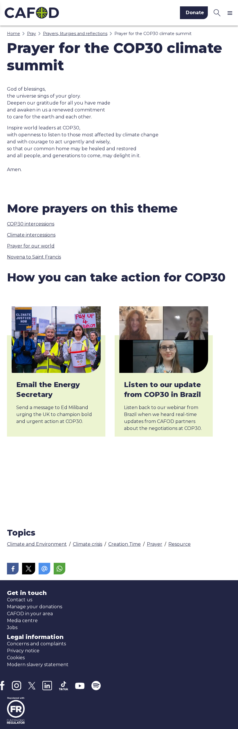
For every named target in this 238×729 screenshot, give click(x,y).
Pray (31, 33)
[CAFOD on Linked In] (47, 685)
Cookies (16, 657)
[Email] (44, 568)
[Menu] (231, 13)
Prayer (154, 544)
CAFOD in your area (30, 613)
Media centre (22, 620)
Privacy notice (23, 650)
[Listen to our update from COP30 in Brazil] (163, 339)
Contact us (19, 599)
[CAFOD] (58, 12)
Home (13, 33)
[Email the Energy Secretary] (56, 339)
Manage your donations (34, 606)
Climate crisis (87, 544)
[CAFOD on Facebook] (2, 685)
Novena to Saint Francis (34, 257)
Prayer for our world (31, 246)
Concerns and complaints (36, 643)
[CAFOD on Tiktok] (63, 685)
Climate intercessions (31, 235)
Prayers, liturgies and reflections (75, 33)
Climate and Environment (37, 544)
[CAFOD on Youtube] (79, 685)
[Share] (13, 568)
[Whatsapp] (59, 568)
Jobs (12, 627)
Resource (179, 544)
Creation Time (124, 544)
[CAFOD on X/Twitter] (31, 686)
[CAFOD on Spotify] (96, 685)
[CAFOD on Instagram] (16, 685)
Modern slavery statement (37, 664)
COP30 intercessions (30, 224)
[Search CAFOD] (217, 13)
